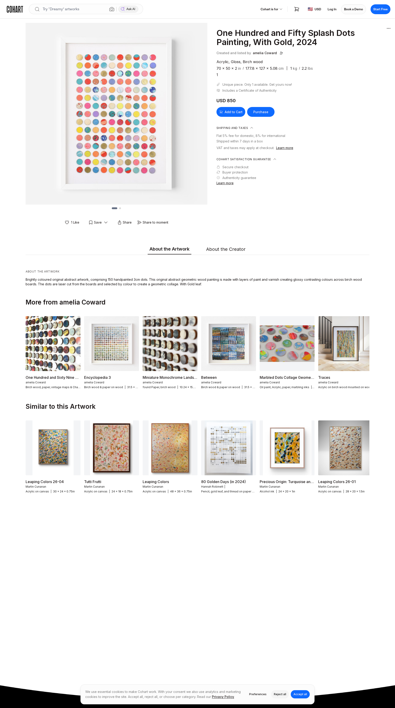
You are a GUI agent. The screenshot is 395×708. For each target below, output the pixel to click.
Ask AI (130, 9)
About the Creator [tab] (226, 249)
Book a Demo (353, 9)
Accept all (300, 694)
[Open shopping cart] (296, 9)
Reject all (280, 694)
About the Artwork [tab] (169, 249)
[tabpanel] (197, 271)
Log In (332, 9)
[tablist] (197, 249)
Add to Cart (234, 112)
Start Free (380, 9)
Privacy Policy (223, 697)
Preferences (258, 694)
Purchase (260, 112)
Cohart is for (269, 9)
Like (75, 222)
